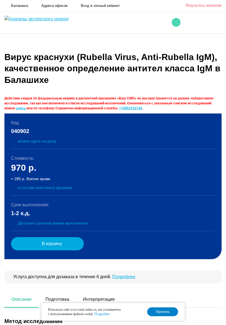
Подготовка (57, 299)
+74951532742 (130, 108)
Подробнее (123, 276)
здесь (21, 108)
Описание (21, 299)
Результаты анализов (204, 5)
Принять (163, 312)
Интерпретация (99, 299)
